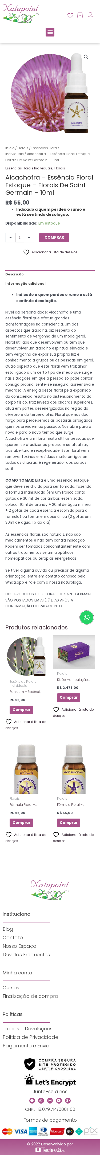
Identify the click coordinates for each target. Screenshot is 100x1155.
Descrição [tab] (14, 274)
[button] (50, 32)
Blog (8, 929)
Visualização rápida (26, 673)
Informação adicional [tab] (25, 283)
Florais (23, 148)
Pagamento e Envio (26, 1045)
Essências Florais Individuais (29, 168)
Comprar (54, 237)
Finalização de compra (30, 996)
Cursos (11, 987)
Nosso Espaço (19, 946)
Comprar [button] (21, 709)
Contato (13, 937)
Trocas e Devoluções (28, 1028)
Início (9, 148)
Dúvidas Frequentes (26, 954)
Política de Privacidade (30, 1037)
